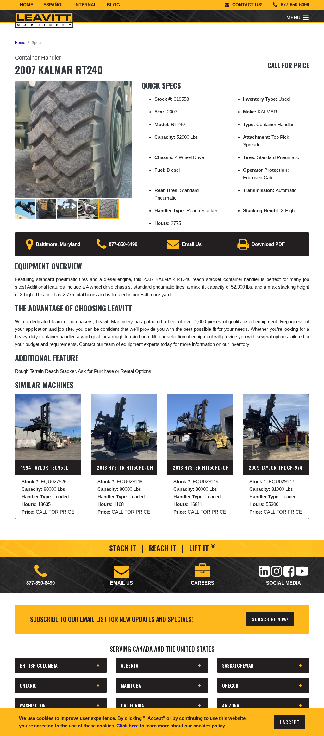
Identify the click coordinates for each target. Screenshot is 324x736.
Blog (113, 4)
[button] (126, 86)
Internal (85, 4)
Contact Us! (247, 4)
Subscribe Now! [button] (270, 619)
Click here (127, 725)
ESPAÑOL (53, 4)
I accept (289, 722)
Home (26, 4)
